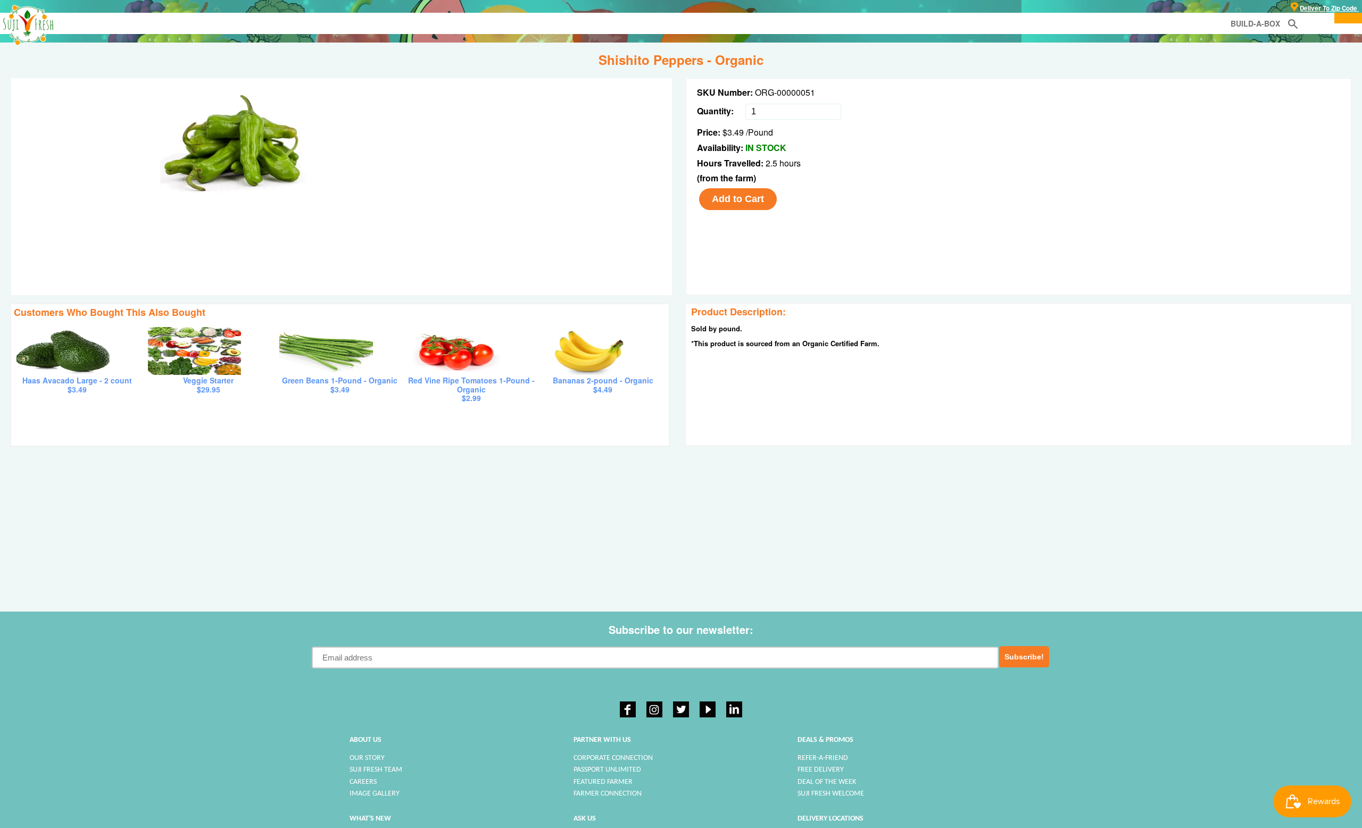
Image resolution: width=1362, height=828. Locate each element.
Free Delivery (821, 770)
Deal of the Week (827, 782)
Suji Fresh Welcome (831, 794)
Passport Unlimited (607, 770)
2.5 (772, 163)
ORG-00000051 (785, 92)
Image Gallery (375, 794)
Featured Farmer (603, 782)
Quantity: (715, 111)
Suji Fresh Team (376, 770)
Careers (363, 782)
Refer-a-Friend (823, 758)
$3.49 (733, 132)
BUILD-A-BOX (1255, 23)
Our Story (367, 758)
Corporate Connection (613, 758)
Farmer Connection (608, 794)
